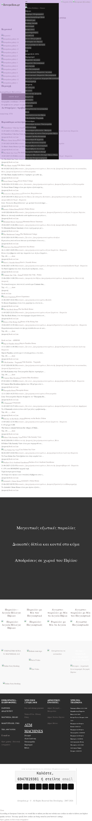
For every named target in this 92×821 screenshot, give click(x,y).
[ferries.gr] (12, 683)
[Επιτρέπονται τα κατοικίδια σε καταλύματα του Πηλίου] (57, 652)
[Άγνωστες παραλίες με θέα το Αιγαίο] (57, 623)
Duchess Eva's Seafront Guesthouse (41, 462)
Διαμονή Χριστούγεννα (15, 171)
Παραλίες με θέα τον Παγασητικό (34, 612)
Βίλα (3, 171)
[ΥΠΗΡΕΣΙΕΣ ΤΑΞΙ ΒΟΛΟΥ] (34, 669)
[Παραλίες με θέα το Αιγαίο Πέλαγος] (11, 624)
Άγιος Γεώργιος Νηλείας (75, 212)
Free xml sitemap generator (34, 708)
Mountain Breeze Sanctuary (33, 221)
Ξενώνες (19, 184)
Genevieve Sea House (26, 246)
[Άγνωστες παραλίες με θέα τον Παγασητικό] (80, 623)
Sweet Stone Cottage (25, 181)
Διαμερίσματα (68, 278)
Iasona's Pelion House (26, 209)
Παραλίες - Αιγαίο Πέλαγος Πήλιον (11, 612)
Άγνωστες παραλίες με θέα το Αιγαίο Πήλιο (57, 612)
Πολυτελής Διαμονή (55, 168)
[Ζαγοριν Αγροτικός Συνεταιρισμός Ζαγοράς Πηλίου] (80, 669)
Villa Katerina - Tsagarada (31, 362)
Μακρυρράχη (71, 484)
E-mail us (5, 735)
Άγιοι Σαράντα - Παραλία (56, 250)
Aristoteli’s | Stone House (30, 481)
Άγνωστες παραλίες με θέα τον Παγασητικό (80, 612)
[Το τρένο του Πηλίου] (34, 651)
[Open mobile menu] (26, 1)
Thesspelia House (22, 390)
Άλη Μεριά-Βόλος (70, 225)
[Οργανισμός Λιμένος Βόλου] (34, 660)
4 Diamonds (16, 402)
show (13, 256)
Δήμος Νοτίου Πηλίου (56, 717)
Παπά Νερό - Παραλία (17, 200)
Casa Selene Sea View (27, 449)
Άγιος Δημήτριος (80, 406)
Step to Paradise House (28, 343)
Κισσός (49, 300)
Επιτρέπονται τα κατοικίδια (75, 168)
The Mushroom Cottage (28, 234)
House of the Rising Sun (29, 321)
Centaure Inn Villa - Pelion (31, 275)
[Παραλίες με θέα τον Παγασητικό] (34, 623)
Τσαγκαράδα (30, 171)
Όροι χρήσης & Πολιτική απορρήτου (14, 819)
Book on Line (14, 162)
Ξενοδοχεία (37, 196)
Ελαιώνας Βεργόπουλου (32, 193)
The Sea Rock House (25, 309)
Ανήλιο (57, 237)
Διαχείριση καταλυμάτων (35, 168)
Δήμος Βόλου (52, 723)
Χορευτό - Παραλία (71, 465)
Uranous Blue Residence (29, 377)
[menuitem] (28, 11)
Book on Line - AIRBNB (10, 340)
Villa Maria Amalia (24, 165)
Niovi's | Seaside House (28, 262)
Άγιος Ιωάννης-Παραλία (68, 453)
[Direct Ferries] (11, 665)
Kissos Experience (23, 296)
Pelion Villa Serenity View (31, 437)
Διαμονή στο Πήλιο (24, 196)
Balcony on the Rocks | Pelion (35, 418)
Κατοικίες (20, 168)
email (67, 779)
